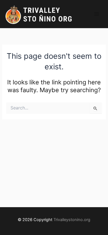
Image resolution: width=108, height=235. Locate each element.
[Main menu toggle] (96, 14)
